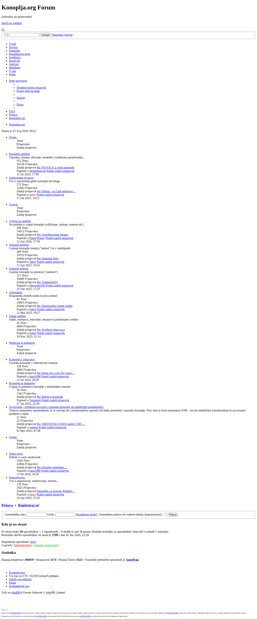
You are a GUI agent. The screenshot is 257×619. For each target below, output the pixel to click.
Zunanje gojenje (18, 268)
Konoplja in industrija (22, 383)
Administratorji (23, 545)
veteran (33, 427)
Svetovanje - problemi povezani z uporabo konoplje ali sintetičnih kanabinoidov (56, 407)
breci (33, 541)
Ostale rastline (17, 316)
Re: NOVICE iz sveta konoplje (55, 167)
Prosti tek (14, 60)
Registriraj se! (28, 505)
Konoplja (14, 50)
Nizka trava (16, 453)
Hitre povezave (18, 80)
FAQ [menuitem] (12, 111)
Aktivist (13, 64)
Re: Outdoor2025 (47, 282)
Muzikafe (14, 67)
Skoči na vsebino (12, 23)
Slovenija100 (37, 285)
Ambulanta (15, 292)
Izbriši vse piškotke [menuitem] (20, 579)
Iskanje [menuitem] (21, 97)
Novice (13, 47)
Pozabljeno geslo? (86, 514)
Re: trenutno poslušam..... (52, 467)
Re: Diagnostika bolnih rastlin (54, 306)
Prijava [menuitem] (13, 114)
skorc (32, 194)
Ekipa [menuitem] (20, 104)
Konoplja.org (17, 124)
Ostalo (13, 437)
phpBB (15, 592)
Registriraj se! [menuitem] (17, 118)
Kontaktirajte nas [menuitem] (19, 586)
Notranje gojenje (19, 244)
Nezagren (35, 400)
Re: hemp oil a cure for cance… (56, 373)
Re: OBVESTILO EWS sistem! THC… (61, 424)
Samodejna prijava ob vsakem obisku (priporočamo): (131, 514)
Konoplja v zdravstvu (22, 359)
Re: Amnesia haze (48, 258)
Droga (13, 137)
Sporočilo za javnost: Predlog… (56, 491)
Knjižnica (15, 57)
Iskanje (45, 35)
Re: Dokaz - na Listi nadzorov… (56, 191)
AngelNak (132, 559)
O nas (12, 71)
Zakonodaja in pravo (21, 177)
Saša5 (32, 309)
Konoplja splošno (19, 154)
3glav (32, 261)
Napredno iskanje (62, 34)
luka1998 (34, 376)
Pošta (12, 74)
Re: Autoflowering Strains (52, 234)
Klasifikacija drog (19, 54)
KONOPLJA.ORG (15, 613)
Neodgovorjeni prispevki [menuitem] (31, 87)
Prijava (7, 505)
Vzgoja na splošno (20, 221)
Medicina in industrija (22, 342)
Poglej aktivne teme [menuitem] (28, 91)
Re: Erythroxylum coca (51, 329)
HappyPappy (37, 238)
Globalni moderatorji (46, 545)
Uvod (12, 43)
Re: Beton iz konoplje (50, 396)
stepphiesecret (37, 171)
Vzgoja (13, 204)
